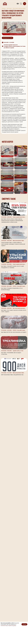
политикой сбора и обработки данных (8, 625)
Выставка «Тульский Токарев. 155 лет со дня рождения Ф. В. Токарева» (12, 266)
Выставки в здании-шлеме (19, 8)
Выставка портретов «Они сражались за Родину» (13, 332)
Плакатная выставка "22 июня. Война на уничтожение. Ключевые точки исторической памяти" (13, 244)
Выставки (9, 8)
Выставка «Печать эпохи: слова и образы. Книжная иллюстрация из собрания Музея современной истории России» (12, 220)
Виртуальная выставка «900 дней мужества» (12, 374)
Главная (3, 8)
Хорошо (24, 624)
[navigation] (24, 3)
